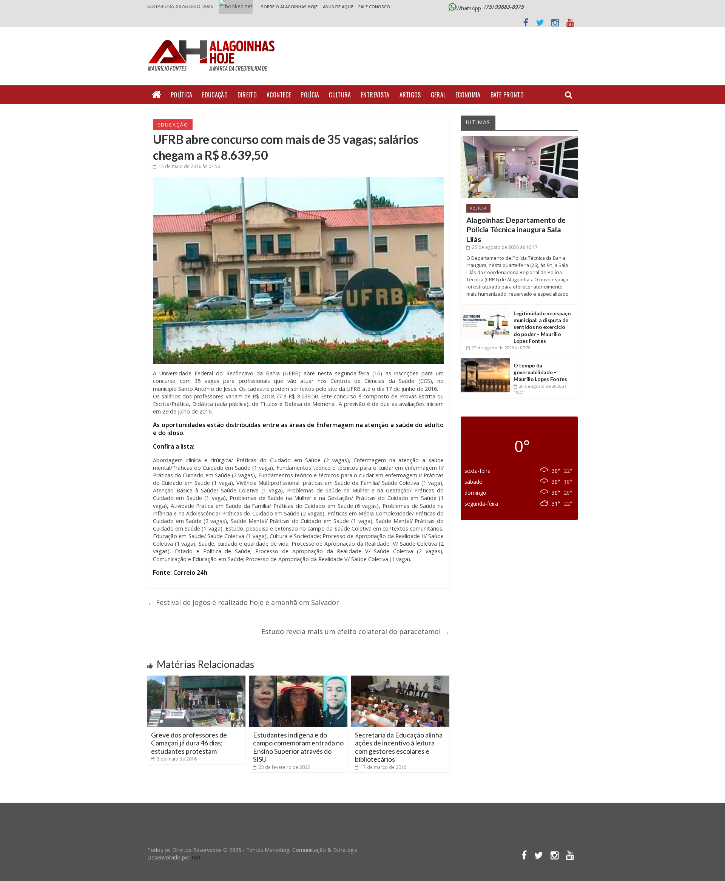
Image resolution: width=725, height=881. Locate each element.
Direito (247, 94)
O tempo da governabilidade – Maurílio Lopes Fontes (540, 372)
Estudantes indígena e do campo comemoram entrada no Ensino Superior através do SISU (298, 747)
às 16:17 (505, 247)
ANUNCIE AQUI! (338, 6)
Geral (438, 94)
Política (181, 94)
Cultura (340, 94)
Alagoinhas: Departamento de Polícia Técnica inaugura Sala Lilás (516, 230)
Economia (467, 94)
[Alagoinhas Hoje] (213, 37)
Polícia (310, 94)
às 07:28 (501, 347)
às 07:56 (189, 166)
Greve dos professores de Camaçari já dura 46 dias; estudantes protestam (189, 743)
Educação (214, 94)
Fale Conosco (374, 6)
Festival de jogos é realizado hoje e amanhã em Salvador (243, 602)
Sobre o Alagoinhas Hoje (289, 6)
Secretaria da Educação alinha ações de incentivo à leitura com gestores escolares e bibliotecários (399, 747)
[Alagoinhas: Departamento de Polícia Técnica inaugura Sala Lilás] (519, 139)
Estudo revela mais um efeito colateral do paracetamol (355, 631)
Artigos (410, 94)
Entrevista (375, 94)
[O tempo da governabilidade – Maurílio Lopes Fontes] (485, 361)
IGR (196, 857)
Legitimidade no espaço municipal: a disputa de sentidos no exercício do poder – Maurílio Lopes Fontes (542, 327)
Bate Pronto (507, 94)
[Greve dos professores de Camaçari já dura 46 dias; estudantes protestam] (196, 678)
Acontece (279, 94)
